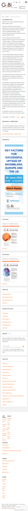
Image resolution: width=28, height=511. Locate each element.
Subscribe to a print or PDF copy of (13, 396)
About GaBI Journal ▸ (6, 322)
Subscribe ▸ (4, 328)
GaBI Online (5, 463)
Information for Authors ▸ (7, 387)
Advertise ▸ (4, 363)
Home (3, 16)
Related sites (5, 472)
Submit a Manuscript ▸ (7, 393)
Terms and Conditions (13, 504)
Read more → (5, 249)
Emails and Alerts (4, 488)
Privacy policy (22, 504)
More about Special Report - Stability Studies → (12, 134)
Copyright (9, 505)
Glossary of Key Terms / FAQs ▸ (9, 381)
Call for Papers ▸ (5, 319)
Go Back (18, 117)
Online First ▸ (5, 313)
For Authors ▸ (5, 316)
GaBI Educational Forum (8, 460)
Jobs (3, 493)
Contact (4, 484)
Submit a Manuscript (22, 7)
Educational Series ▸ (6, 369)
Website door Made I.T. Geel (20, 509)
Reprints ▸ (4, 404)
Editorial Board (6, 448)
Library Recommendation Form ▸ (9, 390)
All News (4, 469)
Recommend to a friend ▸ (7, 297)
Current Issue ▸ (5, 372)
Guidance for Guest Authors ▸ (8, 384)
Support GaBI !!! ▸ (6, 399)
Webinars (4, 466)
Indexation (5, 453)
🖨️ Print (23, 117)
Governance (5, 445)
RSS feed (14, 505)
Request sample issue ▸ (7, 300)
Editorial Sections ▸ (6, 325)
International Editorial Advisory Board (11, 450)
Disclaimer (4, 505)
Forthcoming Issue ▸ (6, 294)
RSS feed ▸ (4, 303)
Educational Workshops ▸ (7, 366)
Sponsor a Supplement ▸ (7, 402)
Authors (7, 16)
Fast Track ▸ (5, 378)
